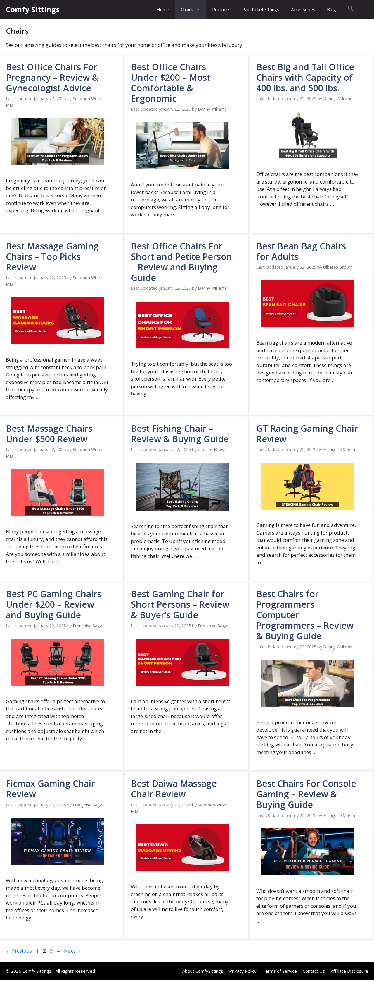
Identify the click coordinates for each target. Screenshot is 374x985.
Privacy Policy (243, 971)
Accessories (303, 9)
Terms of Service (279, 971)
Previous (19, 950)
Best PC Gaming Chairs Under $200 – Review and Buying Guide (53, 604)
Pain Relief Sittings (260, 9)
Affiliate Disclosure (349, 971)
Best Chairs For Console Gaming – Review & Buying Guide (306, 794)
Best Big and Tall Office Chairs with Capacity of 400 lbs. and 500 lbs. (305, 77)
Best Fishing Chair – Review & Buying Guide (180, 433)
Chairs (187, 9)
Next (72, 950)
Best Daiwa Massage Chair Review (174, 788)
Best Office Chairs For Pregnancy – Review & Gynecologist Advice (52, 77)
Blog (331, 9)
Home (163, 9)
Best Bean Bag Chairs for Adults (301, 251)
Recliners (221, 9)
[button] (350, 9)
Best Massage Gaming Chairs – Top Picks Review (52, 256)
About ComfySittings (202, 971)
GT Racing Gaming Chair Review (307, 433)
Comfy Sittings (33, 9)
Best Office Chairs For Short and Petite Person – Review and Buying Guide (181, 262)
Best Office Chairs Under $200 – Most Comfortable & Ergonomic (170, 83)
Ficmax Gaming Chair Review (50, 788)
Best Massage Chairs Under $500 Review (49, 433)
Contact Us (314, 971)
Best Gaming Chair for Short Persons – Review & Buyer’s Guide (180, 604)
